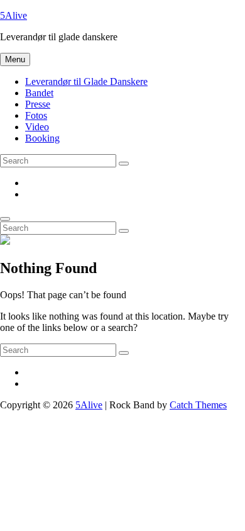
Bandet (39, 92)
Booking (42, 138)
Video (37, 126)
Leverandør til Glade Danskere (86, 81)
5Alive (13, 15)
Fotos (36, 115)
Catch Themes (198, 405)
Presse (37, 104)
